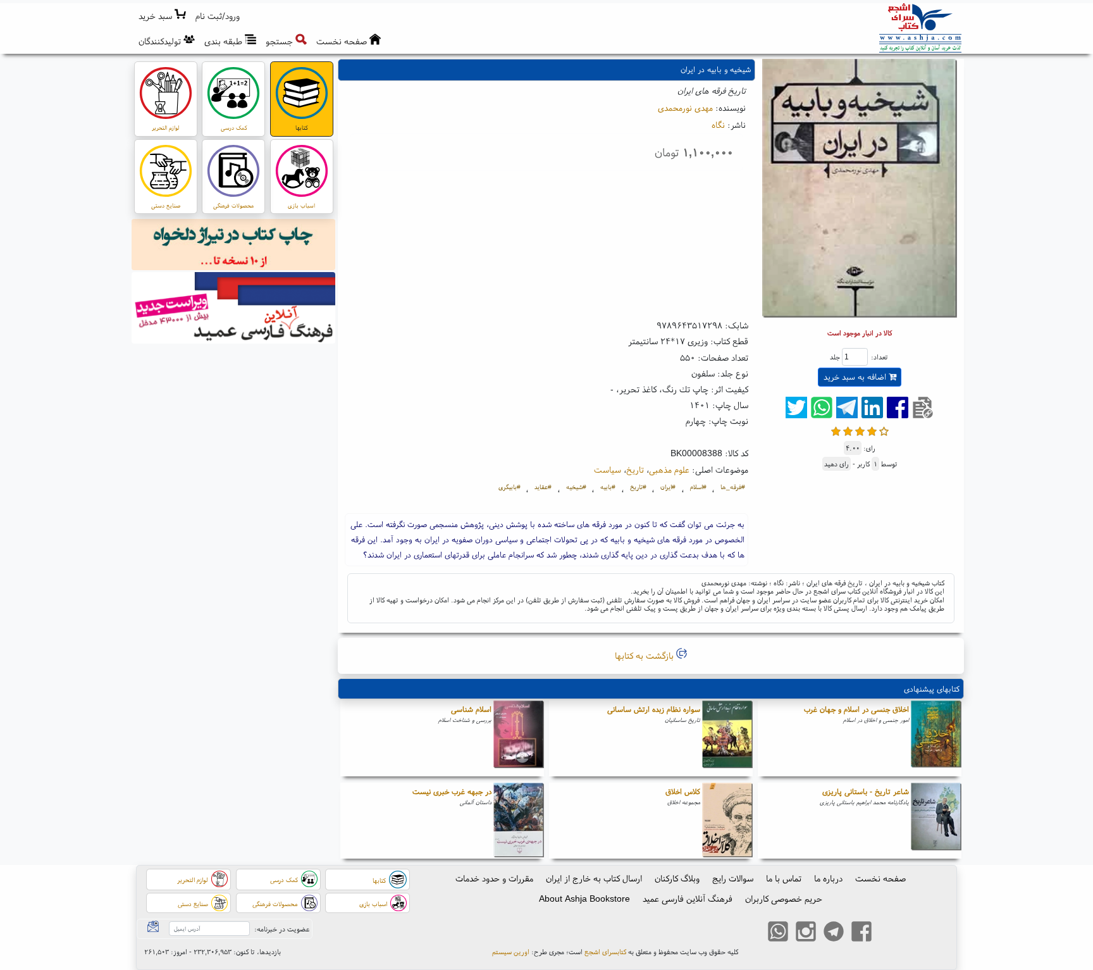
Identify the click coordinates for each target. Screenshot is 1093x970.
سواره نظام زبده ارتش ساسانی (653, 709)
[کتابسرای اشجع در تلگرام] (833, 933)
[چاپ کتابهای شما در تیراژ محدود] (234, 246)
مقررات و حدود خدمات (494, 878)
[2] (848, 430)
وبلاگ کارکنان (677, 878)
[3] (860, 430)
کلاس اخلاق (682, 791)
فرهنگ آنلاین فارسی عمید (687, 898)
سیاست (607, 469)
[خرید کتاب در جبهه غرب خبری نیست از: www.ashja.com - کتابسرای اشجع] (518, 821)
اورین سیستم (510, 952)
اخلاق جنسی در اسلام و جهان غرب (856, 709)
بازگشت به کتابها (645, 655)
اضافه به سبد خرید (856, 377)
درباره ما (828, 878)
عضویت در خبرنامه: (281, 929)
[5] (884, 430)
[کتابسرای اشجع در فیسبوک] (861, 933)
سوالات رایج (732, 878)
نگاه (718, 124)
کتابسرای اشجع (605, 952)
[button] (218, 16)
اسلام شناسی (471, 709)
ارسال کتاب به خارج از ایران (594, 878)
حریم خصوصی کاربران (783, 898)
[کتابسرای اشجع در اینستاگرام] (805, 933)
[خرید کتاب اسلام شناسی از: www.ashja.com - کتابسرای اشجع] (518, 738)
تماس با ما (783, 878)
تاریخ (635, 469)
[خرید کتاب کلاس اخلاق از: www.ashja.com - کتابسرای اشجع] (727, 821)
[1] (836, 430)
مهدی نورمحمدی (685, 107)
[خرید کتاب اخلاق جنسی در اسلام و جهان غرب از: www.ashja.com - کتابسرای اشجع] (936, 738)
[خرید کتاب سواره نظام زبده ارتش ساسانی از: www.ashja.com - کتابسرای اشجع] (727, 738)
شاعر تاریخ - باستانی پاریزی (865, 791)
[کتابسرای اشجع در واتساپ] (778, 933)
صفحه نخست (880, 878)
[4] (872, 430)
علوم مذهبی (669, 469)
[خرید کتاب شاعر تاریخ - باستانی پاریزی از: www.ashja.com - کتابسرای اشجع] (936, 821)
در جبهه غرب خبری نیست (451, 791)
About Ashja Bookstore (584, 898)
